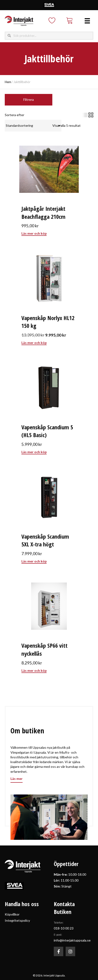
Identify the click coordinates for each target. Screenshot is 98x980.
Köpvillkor (12, 914)
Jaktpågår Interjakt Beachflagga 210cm (43, 212)
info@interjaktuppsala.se (72, 940)
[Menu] (87, 21)
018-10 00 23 (64, 928)
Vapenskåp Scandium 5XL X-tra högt (45, 540)
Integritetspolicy (17, 920)
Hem (8, 82)
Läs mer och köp (34, 233)
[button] (58, 951)
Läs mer (16, 779)
